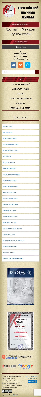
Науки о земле (7, 126)
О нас (20, 79)
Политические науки (9, 138)
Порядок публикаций (20, 84)
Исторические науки (9, 222)
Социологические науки (10, 144)
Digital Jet (15, 395)
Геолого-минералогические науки (13, 241)
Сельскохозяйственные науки (12, 228)
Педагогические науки (10, 186)
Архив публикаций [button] (20, 89)
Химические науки (9, 253)
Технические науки (9, 234)
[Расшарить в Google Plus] (27, 65)
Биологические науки (10, 247)
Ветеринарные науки (9, 168)
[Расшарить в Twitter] (20, 65)
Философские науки (9, 210)
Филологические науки (10, 204)
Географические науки (10, 198)
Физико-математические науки (13, 259)
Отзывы (20, 94)
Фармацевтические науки (11, 174)
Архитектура (7, 156)
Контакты (20, 103)
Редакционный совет (20, 108)
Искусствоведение (9, 162)
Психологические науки (10, 150)
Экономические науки (10, 216)
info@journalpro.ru (20, 59)
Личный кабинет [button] (21, 47)
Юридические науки (9, 192)
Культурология (7, 132)
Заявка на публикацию (20, 24)
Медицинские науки (9, 180)
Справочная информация (20, 98)
